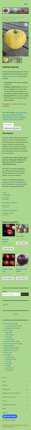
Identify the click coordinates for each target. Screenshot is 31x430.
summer (21, 119)
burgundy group (6, 195)
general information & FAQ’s (14, 76)
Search (4, 291)
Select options (8, 248)
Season (15, 119)
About (4, 381)
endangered (6, 115)
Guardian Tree (6, 182)
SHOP (4, 408)
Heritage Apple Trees (9, 404)
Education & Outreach (9, 397)
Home (4, 17)
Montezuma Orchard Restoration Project (12, 425)
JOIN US (5, 385)
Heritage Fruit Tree (17, 115)
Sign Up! (5, 412)
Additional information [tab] (12, 128)
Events (4, 401)
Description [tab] (8, 125)
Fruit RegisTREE (20, 184)
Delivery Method (11, 17)
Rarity (10, 119)
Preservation (6, 389)
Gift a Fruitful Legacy (8, 420)
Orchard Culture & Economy (11, 393)
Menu (26, 4)
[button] (25, 24)
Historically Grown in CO (10, 117)
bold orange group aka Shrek (9, 202)
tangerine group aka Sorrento (9, 210)
